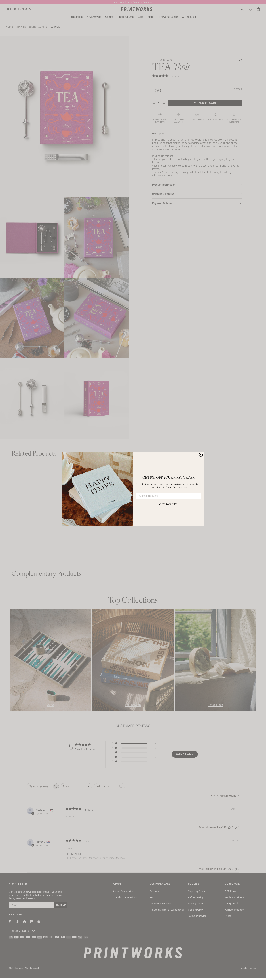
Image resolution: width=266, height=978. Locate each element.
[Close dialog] (201, 454)
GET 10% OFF (168, 504)
